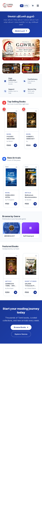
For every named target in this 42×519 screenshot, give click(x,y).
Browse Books (20, 327)
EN (22, 5)
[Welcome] (21, 49)
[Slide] (11, 68)
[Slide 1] (21, 49)
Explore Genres (21, 334)
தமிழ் (26, 5)
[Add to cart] (15, 145)
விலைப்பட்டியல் (20, 31)
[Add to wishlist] (16, 111)
